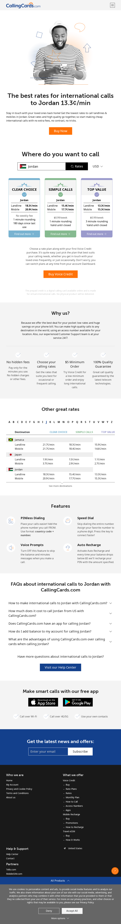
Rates (69, 793)
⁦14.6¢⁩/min (100, 448)
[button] (112, 5)
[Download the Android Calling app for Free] (78, 702)
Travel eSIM (69, 831)
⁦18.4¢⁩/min (75, 448)
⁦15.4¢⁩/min (75, 474)
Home (9, 780)
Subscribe (80, 751)
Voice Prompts (32, 545)
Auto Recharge (89, 545)
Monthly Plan (72, 797)
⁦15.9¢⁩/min (100, 444)
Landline (20, 444)
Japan (18, 454)
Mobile (19, 448)
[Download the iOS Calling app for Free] (43, 702)
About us (10, 797)
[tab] (8, 422)
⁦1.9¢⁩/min (48, 459)
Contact (10, 858)
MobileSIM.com (14, 873)
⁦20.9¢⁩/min (48, 478)
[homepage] (57, 5)
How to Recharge (75, 827)
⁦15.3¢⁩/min (100, 478)
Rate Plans (71, 788)
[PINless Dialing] (11, 520)
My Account (12, 784)
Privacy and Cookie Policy (19, 788)
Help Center (12, 854)
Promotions (72, 822)
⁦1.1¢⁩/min (100, 459)
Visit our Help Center (60, 667)
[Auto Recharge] (68, 547)
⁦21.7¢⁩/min (48, 444)
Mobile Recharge (71, 814)
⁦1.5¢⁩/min (74, 459)
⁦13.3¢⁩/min (100, 474)
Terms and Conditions (17, 793)
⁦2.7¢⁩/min (100, 463)
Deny (49, 911)
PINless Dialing (33, 518)
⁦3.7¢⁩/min (48, 463)
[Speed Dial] (68, 520)
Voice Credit (69, 780)
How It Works (73, 839)
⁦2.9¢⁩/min (74, 463)
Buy (68, 784)
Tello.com (11, 869)
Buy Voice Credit (60, 274)
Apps (68, 810)
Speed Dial (85, 518)
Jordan (19, 469)
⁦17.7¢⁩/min (75, 478)
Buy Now (60, 131)
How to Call (72, 801)
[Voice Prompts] (11, 547)
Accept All (72, 911)
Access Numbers (74, 805)
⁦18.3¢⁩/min (75, 444)
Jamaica (19, 439)
